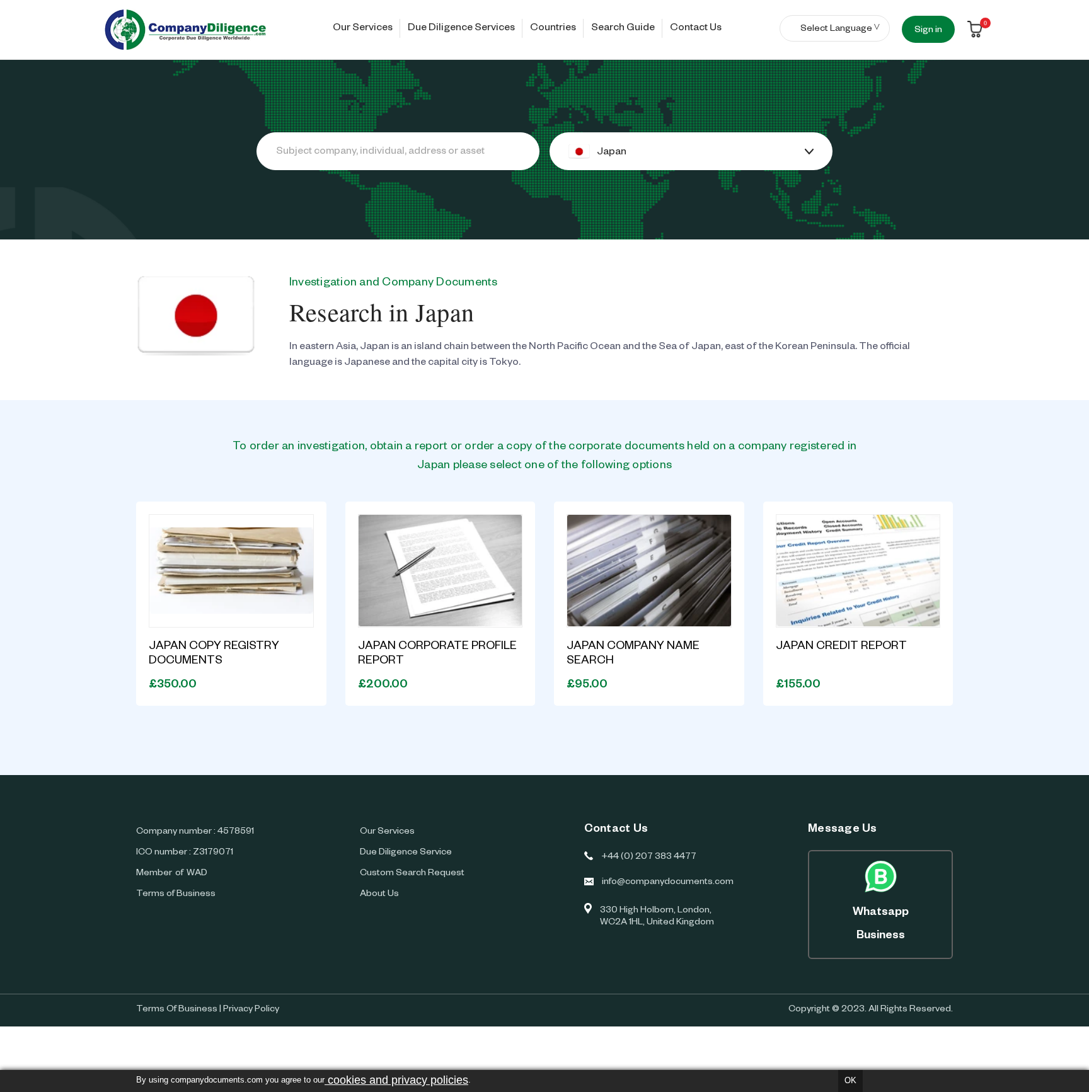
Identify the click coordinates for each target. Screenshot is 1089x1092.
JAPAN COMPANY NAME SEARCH (633, 654)
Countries (553, 29)
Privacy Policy (251, 1010)
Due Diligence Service (406, 853)
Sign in (928, 31)
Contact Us (696, 29)
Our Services (363, 29)
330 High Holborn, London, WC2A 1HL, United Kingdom (657, 917)
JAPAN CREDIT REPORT (841, 647)
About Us (379, 895)
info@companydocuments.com (668, 883)
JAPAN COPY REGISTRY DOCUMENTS (214, 654)
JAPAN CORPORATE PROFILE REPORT (437, 654)
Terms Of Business (176, 1010)
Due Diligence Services (461, 29)
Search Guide (623, 29)
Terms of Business (176, 895)
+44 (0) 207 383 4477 (648, 858)
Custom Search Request (412, 874)
